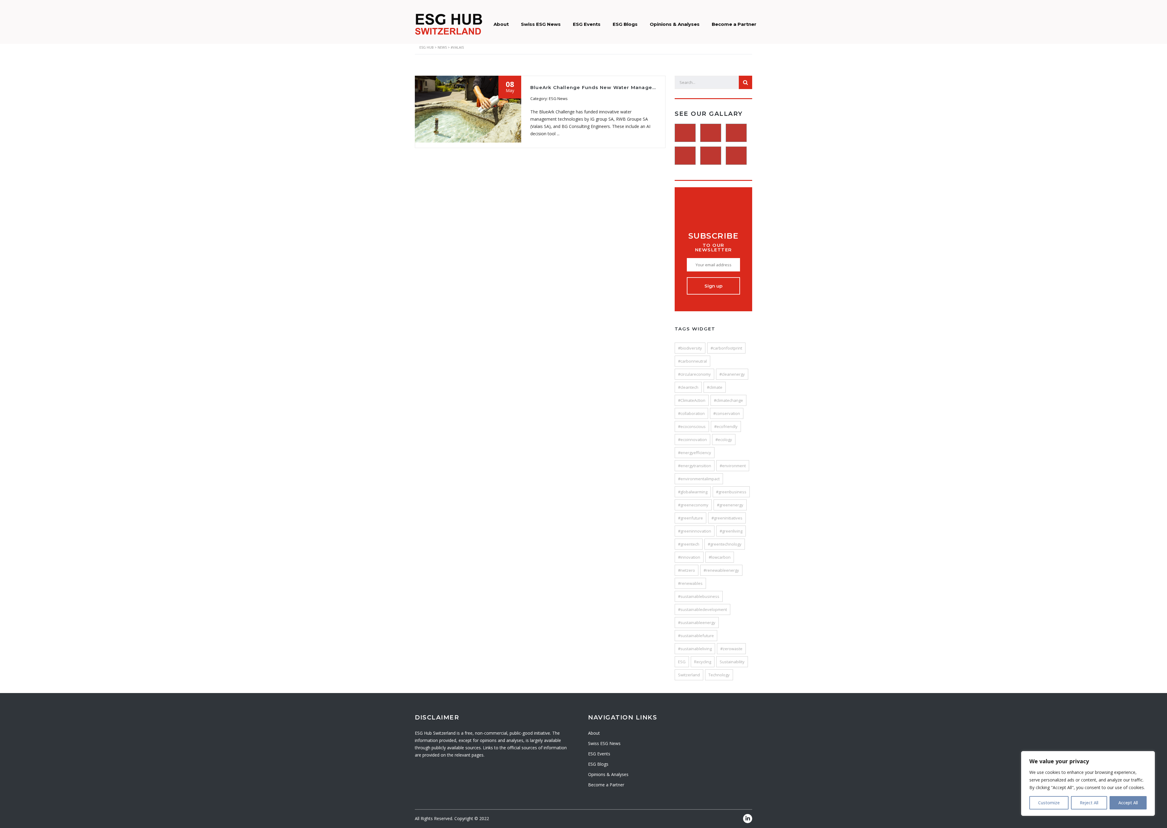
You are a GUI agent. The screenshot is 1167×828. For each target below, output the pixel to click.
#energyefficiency (694, 452)
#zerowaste (731, 648)
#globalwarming (692, 492)
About (501, 24)
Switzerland (689, 675)
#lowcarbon (720, 557)
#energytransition (694, 465)
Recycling (702, 661)
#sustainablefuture (696, 635)
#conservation (726, 413)
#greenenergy (730, 505)
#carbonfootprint (726, 348)
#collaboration (691, 413)
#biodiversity (690, 348)
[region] (1088, 783)
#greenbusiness (731, 492)
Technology (719, 675)
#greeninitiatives (726, 518)
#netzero (686, 570)
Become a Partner (734, 24)
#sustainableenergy (696, 622)
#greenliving (731, 531)
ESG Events (587, 24)
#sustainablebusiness (698, 596)
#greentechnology (725, 544)
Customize (1049, 803)
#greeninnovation (694, 531)
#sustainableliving (695, 648)
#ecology (723, 439)
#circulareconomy (694, 374)
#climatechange (728, 400)
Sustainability (732, 661)
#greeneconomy (693, 505)
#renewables (690, 583)
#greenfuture (690, 518)
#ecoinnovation (692, 439)
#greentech (688, 544)
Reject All (1089, 803)
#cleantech (688, 387)
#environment (733, 465)
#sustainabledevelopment (702, 609)
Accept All (1128, 803)
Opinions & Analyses (675, 24)
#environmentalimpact (699, 478)
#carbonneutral (692, 361)
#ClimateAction (691, 400)
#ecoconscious (692, 426)
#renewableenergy (721, 570)
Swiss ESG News (541, 24)
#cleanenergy (732, 374)
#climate (714, 387)
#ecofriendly (726, 426)
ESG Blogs (625, 24)
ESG (682, 661)
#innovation (689, 557)
